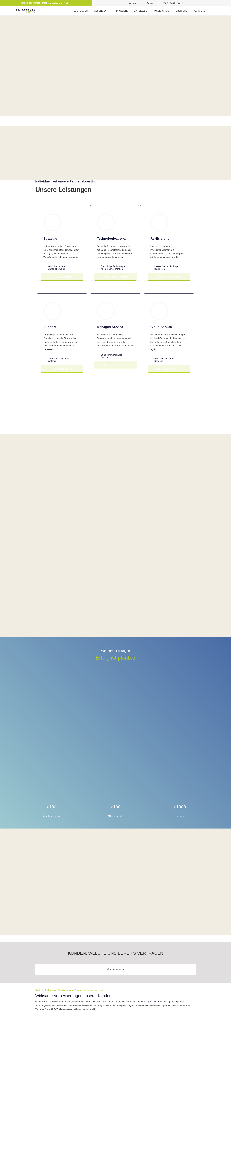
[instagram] (198, 3)
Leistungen (81, 11)
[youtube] (203, 3)
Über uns (181, 11)
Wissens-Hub (161, 11)
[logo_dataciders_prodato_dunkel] (25, 10)
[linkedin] (207, 3)
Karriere (199, 11)
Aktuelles (140, 11)
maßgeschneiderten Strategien (158, 1001)
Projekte (122, 11)
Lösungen (100, 11)
